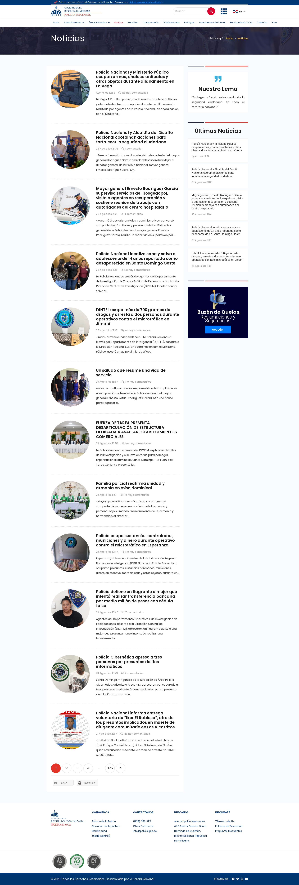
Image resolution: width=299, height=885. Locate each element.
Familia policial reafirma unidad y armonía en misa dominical (130, 486)
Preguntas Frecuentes (228, 831)
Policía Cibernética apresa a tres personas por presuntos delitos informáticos (129, 661)
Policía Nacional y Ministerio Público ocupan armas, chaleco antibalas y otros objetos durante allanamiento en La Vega (135, 79)
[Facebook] (233, 879)
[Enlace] (77, 11)
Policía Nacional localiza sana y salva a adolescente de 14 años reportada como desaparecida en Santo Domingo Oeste (137, 258)
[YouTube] (246, 879)
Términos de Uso (225, 821)
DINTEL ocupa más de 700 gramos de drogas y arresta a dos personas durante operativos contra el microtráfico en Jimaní (137, 316)
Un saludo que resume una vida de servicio (131, 373)
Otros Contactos (143, 826)
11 (133, 214)
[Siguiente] (120, 768)
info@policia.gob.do (145, 831)
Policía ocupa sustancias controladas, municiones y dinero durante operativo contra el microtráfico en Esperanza (135, 540)
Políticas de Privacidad (228, 826)
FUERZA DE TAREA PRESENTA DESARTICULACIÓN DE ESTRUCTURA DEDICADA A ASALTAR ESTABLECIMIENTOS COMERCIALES (136, 430)
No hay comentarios (135, 92)
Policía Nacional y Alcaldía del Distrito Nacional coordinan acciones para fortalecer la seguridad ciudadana (134, 137)
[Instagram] (242, 879)
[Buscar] (211, 11)
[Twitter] (237, 879)
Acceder (218, 329)
